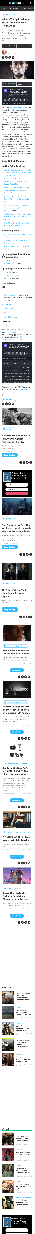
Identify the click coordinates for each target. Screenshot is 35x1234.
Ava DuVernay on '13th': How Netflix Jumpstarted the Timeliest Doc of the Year (17, 216)
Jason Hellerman (9, 451)
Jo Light (6, 543)
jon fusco (24, 394)
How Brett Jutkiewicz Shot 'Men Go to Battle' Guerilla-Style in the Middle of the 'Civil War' (18, 172)
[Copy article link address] (13, 57)
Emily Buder (22, 108)
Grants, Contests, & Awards (16, 832)
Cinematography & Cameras (17, 646)
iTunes (6, 332)
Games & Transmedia (14, 888)
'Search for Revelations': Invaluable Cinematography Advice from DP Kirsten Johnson (17, 190)
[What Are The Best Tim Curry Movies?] (8, 1155)
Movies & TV (10, 14)
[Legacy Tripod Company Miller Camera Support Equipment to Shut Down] (8, 1202)
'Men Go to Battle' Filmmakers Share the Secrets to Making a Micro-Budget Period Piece (17, 181)
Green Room (9, 309)
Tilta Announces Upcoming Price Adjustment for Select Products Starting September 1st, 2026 (23, 1141)
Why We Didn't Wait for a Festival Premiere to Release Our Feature (16, 208)
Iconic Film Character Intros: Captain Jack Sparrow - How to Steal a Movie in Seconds (22, 1031)
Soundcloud (15, 332)
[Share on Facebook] (3, 57)
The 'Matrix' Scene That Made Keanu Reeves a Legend (14, 593)
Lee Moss (8, 850)
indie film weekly (13, 394)
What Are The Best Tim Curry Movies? (23, 1153)
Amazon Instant (8, 304)
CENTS (6, 291)
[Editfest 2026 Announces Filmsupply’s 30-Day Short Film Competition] (8, 1044)
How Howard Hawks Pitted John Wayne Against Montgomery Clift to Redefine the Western (16, 440)
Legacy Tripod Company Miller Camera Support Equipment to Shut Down (22, 1204)
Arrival (6, 325)
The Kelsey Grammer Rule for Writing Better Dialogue (22, 1060)
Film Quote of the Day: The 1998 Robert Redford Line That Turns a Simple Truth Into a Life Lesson (23, 1015)
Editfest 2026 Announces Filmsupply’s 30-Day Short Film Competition (22, 1046)
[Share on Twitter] (6, 57)
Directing (15, 8)
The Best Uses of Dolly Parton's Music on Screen (23, 1186)
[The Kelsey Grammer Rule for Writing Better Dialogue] (8, 1059)
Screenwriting (27, 8)
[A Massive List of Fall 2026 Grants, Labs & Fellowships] (17, 819)
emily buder (30, 394)
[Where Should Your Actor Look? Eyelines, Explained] (17, 633)
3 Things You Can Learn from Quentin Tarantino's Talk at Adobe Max (16, 199)
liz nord (19, 394)
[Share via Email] (9, 57)
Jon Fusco (13, 108)
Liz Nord (12, 51)
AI (6, 8)
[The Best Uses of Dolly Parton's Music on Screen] (8, 1186)
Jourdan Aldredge (10, 725)
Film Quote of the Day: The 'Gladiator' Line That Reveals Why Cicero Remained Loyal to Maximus (16, 530)
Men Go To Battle (10, 317)
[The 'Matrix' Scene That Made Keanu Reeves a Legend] (17, 571)
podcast (6, 394)
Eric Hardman (8, 606)
